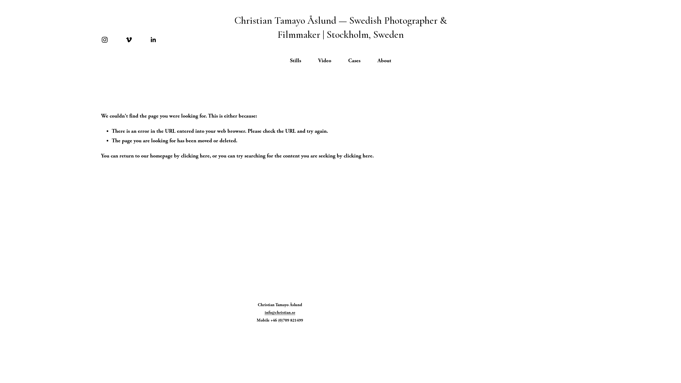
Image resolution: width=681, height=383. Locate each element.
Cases (354, 60)
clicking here (195, 156)
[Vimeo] (128, 39)
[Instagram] (104, 39)
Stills (295, 60)
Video (324, 60)
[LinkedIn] (153, 39)
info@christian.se (280, 312)
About (384, 60)
